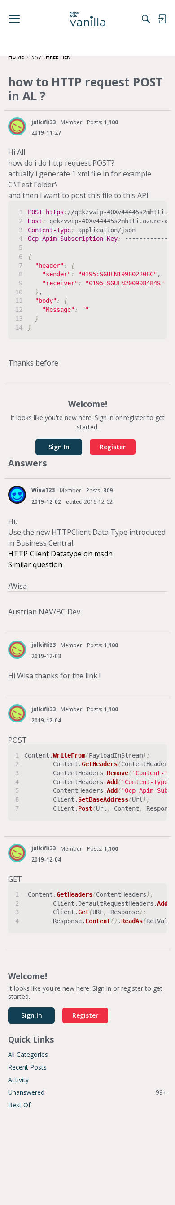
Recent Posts (27, 1067)
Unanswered (87, 1092)
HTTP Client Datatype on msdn (60, 554)
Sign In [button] (59, 446)
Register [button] (113, 446)
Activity (18, 1079)
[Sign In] (162, 19)
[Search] (146, 19)
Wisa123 (43, 490)
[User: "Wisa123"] (17, 495)
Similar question (35, 564)
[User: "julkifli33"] (17, 126)
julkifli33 (43, 122)
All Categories (28, 1054)
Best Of (19, 1105)
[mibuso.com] (87, 19)
